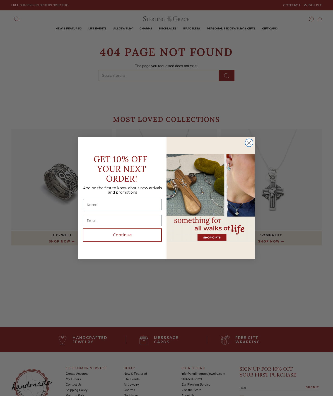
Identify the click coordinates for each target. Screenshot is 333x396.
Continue (122, 235)
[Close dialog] (249, 143)
